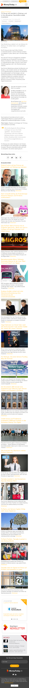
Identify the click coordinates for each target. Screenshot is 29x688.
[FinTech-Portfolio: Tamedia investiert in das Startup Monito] (14, 551)
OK (14, 685)
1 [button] (11, 619)
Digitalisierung (18, 21)
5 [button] (17, 619)
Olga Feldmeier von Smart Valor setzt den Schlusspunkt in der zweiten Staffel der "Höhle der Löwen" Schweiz (14, 326)
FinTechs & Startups (6, 23)
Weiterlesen (18, 190)
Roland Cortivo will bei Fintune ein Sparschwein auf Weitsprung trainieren (14, 166)
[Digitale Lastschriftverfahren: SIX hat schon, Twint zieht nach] (5, 650)
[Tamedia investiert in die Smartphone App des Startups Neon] (14, 491)
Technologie (4, 21)
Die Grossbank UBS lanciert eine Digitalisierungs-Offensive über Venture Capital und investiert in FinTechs (14, 388)
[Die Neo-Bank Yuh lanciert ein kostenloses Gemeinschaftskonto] (5, 640)
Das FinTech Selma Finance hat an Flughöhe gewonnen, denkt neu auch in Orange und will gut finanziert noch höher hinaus (14, 228)
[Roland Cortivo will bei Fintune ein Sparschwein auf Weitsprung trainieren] (14, 177)
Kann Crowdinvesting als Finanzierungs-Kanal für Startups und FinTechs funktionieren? (14, 195)
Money (6, 1)
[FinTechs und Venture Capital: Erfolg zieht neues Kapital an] (14, 521)
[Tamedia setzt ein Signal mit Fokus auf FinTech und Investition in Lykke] (14, 579)
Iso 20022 (22, 1)
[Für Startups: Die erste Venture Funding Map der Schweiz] (14, 369)
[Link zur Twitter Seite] (13, 674)
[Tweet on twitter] (12, 157)
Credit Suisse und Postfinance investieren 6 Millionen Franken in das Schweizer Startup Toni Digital (13, 420)
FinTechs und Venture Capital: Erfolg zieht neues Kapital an (13, 510)
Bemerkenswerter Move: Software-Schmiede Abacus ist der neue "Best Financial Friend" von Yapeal (13, 261)
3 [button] (14, 619)
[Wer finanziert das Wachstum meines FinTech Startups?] (14, 462)
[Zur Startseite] (9, 4)
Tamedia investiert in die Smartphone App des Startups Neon (13, 480)
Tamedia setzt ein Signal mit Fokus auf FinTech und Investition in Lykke (14, 568)
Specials (14, 1)
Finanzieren (11, 21)
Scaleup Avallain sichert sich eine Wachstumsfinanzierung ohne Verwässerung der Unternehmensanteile (12, 293)
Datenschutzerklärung (9, 682)
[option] (14, 609)
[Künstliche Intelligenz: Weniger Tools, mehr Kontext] (5, 646)
